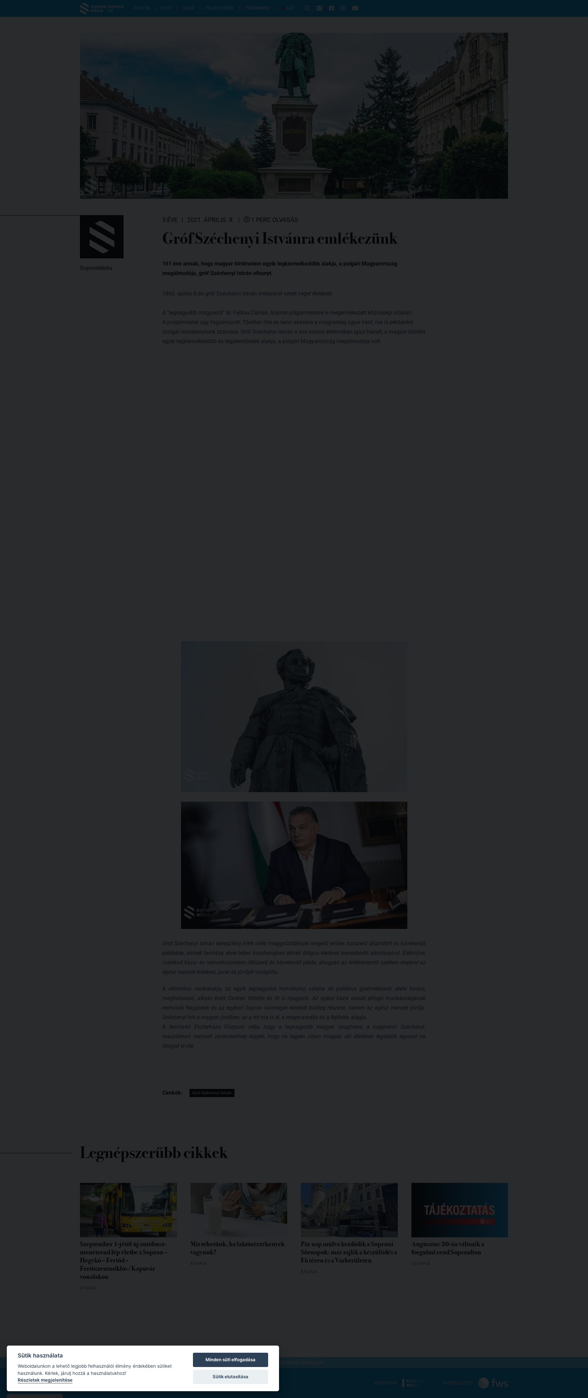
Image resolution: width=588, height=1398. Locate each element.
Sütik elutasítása (230, 1376)
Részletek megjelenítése (45, 1380)
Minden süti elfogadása (231, 1359)
